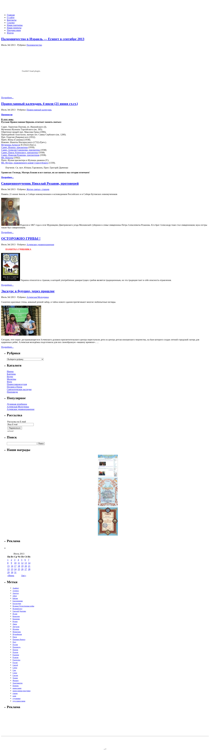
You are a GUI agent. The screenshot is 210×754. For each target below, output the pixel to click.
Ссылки (11, 22)
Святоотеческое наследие (19, 389)
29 (8, 572)
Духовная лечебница (17, 404)
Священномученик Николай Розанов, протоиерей (40, 183)
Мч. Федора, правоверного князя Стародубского (24, 163)
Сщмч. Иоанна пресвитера (14, 147)
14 (29, 563)
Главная (11, 15)
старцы (15, 693)
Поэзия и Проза (14, 387)
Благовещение (18, 601)
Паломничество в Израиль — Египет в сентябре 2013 (42, 39)
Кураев (15, 622)
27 (26, 569)
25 (19, 569)
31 (15, 572)
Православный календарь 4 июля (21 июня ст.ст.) (39, 104)
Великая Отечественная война (23, 606)
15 (8, 566)
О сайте (10, 17)
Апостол (16, 593)
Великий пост (17, 609)
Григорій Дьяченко (19, 611)
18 (19, 566)
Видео (10, 376)
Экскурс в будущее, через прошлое (28, 291)
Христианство (18, 683)
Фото (9, 381)
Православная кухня (17, 384)
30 (12, 572)
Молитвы (11, 379)
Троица (15, 678)
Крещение (16, 619)
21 (29, 566)
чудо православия (19, 701)
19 (22, 566)
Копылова (16, 616)
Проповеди (12, 392)
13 (26, 563)
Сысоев (15, 675)
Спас (14, 670)
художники (16, 699)
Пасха (15, 637)
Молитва (16, 629)
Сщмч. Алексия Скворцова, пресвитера (20, 150)
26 (22, 569)
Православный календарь (39, 110)
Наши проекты (14, 28)
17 (15, 566)
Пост (14, 642)
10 (15, 563)
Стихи (15, 673)
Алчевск (16, 591)
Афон (15, 596)
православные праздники (21, 691)
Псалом (15, 652)
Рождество (16, 660)
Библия (15, 598)
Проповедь (16, 647)
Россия (15, 663)
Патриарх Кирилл (19, 639)
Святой (15, 665)
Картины (11, 374)
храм (14, 696)
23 (12, 569)
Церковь (16, 686)
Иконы (10, 371)
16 (12, 566)
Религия (15, 657)
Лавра (15, 624)
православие (17, 688)
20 (26, 566)
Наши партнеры (15, 25)
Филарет (16, 681)
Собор (15, 668)
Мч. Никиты (7, 157)
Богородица (17, 604)
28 (29, 569)
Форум (10, 33)
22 (8, 569)
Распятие (16, 655)
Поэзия (15, 645)
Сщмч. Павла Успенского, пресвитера (19, 152)
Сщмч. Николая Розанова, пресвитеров (20, 155)
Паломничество (34, 45)
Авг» (23, 575)
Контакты (11, 20)
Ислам (15, 614)
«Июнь (10, 575)
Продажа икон (14, 30)
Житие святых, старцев (38, 189)
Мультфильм (17, 634)
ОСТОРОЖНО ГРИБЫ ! (20, 238)
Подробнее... (7, 97)
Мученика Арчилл (10, 145)
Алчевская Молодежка (38, 297)
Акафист (16, 588)
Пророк (15, 650)
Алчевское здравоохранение (40, 244)
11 (19, 563)
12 (22, 563)
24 (15, 569)
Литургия (16, 627)
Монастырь (17, 632)
